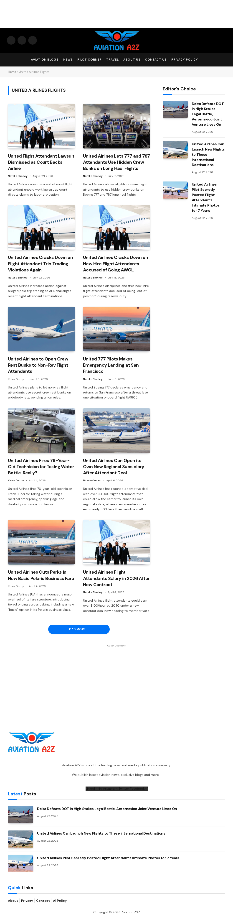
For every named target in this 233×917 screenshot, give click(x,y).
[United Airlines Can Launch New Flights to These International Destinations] (175, 149)
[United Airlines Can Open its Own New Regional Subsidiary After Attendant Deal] (116, 430)
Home (12, 72)
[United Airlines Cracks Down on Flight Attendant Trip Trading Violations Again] (41, 227)
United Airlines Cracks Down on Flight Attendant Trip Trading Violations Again (40, 263)
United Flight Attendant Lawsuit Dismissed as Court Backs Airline (41, 162)
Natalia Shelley (18, 176)
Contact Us (156, 59)
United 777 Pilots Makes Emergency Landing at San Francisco (111, 365)
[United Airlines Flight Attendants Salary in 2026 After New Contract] (116, 542)
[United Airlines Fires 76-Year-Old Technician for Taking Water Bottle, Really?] (41, 430)
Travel (112, 59)
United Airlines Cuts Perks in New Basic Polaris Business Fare (41, 575)
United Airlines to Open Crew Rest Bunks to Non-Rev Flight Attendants (38, 365)
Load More (77, 629)
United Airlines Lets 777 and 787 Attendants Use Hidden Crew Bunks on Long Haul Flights (116, 162)
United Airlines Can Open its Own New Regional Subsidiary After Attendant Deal (113, 466)
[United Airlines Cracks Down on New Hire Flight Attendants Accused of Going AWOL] (116, 227)
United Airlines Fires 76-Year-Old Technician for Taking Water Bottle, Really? (41, 466)
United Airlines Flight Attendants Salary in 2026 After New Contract (116, 578)
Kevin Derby (16, 379)
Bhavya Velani (92, 480)
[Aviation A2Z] (116, 40)
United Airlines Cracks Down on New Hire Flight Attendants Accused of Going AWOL (115, 263)
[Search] (224, 60)
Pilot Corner (89, 59)
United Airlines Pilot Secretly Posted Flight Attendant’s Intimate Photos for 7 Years (206, 197)
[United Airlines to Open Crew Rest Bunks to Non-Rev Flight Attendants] (41, 329)
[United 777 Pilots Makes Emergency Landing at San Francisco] (116, 329)
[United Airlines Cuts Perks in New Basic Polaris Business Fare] (41, 542)
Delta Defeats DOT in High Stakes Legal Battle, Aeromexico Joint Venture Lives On (208, 114)
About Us (131, 59)
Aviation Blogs (44, 59)
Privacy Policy (184, 59)
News (68, 59)
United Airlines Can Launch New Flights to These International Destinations (208, 154)
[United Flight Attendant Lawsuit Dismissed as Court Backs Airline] (41, 126)
